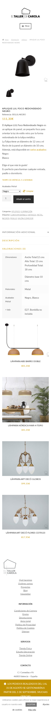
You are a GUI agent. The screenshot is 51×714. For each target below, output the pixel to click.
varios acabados (38, 150)
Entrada (32, 215)
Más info (32, 710)
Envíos (25, 614)
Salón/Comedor (25, 218)
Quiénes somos (25, 584)
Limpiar (29, 191)
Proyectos (25, 587)
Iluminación (15, 40)
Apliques (24, 40)
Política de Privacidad (25, 625)
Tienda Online (25, 655)
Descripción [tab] (10, 241)
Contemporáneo (18, 215)
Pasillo (13, 218)
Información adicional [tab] (18, 232)
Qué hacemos (25, 580)
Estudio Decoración (25, 652)
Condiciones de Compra (25, 611)
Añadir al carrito (23, 199)
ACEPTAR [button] (31, 704)
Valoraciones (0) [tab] (14, 249)
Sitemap (25, 632)
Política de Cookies (26, 628)
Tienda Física (25, 648)
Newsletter (25, 594)
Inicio (7, 40)
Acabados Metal (9, 186)
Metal (40, 215)
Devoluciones (25, 618)
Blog (25, 590)
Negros (5, 218)
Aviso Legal (25, 621)
